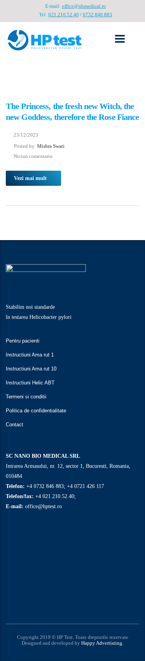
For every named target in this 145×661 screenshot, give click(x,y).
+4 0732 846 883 (45, 486)
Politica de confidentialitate (36, 411)
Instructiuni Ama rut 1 (30, 355)
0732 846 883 (97, 14)
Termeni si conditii (26, 397)
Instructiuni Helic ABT (30, 383)
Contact (14, 424)
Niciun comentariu (33, 156)
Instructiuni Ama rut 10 (31, 369)
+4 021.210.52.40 (54, 496)
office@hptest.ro (43, 506)
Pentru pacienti (22, 341)
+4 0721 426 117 (85, 486)
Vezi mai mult (30, 178)
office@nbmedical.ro (84, 6)
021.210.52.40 (63, 14)
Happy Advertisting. (102, 643)
